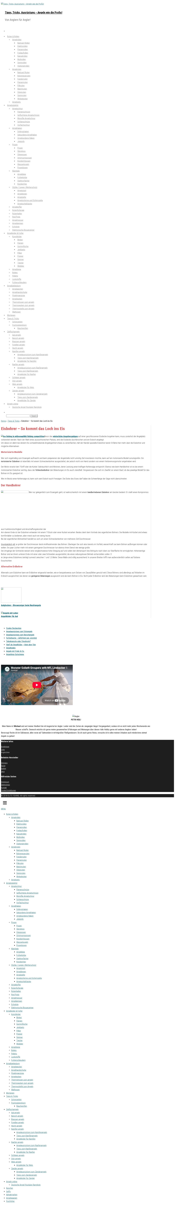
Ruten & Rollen (12, 814)
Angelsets (15, 880)
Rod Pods (15, 994)
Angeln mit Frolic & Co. (15, 651)
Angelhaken (16, 906)
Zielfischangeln (12, 1109)
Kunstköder (16, 1014)
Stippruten (20, 870)
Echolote (14, 1004)
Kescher (9, 1188)
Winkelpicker (22, 99)
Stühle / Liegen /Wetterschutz (23, 965)
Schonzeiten (16, 1099)
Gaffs (8, 1191)
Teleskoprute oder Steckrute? (18, 641)
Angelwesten (16, 1067)
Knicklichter (21, 962)
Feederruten (21, 857)
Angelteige (15, 1047)
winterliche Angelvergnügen (65, 436)
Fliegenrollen (21, 827)
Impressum (5, 782)
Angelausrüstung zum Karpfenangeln (31, 1132)
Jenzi (3, 771)
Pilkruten (20, 863)
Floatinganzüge (17, 1073)
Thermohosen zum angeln (22, 1080)
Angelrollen (15, 817)
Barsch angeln (17, 1116)
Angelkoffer (16, 985)
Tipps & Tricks (13, 421)
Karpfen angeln (17, 1129)
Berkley (3, 769)
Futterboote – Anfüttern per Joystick (21, 638)
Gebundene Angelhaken (26, 912)
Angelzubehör (14, 581)
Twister (19, 1040)
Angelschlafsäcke (24, 204)
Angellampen (16, 1001)
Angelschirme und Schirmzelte (29, 978)
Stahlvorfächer (22, 958)
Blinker (19, 1017)
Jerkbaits (20, 1027)
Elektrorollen (21, 824)
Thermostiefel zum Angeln (23, 308)
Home (3, 421)
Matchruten (21, 866)
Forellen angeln (17, 1122)
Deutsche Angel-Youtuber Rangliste (27, 407)
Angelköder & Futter (14, 1011)
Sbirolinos (20, 929)
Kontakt (4, 788)
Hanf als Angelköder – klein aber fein (21, 644)
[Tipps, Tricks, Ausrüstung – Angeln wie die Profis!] (7, 31)
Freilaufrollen (21, 830)
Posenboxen (22, 167)
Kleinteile (16, 171)
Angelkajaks (11, 648)
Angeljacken (16, 1076)
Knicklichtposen (22, 939)
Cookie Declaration (13, 628)
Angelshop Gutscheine (15, 654)
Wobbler (19, 1044)
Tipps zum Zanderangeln (26, 1175)
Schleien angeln (17, 1155)
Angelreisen (5, 747)
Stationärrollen (23, 66)
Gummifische (21, 1024)
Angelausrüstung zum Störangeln (19, 631)
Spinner (19, 1037)
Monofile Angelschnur (25, 896)
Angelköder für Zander (26, 400)
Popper (19, 1034)
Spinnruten (20, 873)
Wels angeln (16, 1162)
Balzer (3, 766)
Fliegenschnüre (22, 889)
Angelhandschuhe (18, 1070)
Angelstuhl (20, 968)
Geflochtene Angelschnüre (27, 893)
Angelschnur (16, 886)
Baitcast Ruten (22, 850)
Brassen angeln (17, 1119)
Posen (15, 144)
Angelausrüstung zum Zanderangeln (31, 1172)
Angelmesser (16, 998)
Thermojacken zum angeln (22, 1083)
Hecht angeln (16, 1126)
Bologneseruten (22, 853)
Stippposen (21, 932)
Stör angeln (16, 1158)
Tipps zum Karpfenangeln (27, 1136)
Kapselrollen (21, 834)
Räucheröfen (22, 328)
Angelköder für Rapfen (26, 374)
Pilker (18, 1031)
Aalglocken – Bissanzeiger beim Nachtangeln (21, 605)
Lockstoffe (15, 1057)
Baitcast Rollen (22, 821)
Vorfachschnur (23, 125)
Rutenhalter (16, 991)
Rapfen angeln (17, 1142)
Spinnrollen (20, 840)
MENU (3, 809)
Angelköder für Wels (25, 387)
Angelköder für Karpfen (26, 361)
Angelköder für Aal (9, 616)
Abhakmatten (11, 1194)
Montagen (10, 1093)
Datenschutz (5, 785)
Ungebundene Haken (25, 138)
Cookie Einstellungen (8, 790)
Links (3, 750)
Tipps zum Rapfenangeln (26, 1149)
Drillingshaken (22, 909)
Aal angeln (15, 1112)
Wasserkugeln (22, 942)
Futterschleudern (18, 1060)
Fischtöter (10, 1201)
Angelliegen (21, 971)
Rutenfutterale (17, 988)
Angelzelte (20, 975)
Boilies (14, 1050)
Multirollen (20, 837)
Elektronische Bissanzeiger (22, 1007)
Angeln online (11, 1181)
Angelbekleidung (13, 1063)
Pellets (14, 1053)
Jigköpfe (20, 141)
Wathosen (16, 312)
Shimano (4, 763)
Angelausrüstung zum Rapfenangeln (31, 1145)
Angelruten (15, 847)
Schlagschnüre (22, 899)
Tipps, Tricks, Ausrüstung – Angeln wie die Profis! (33, 12)
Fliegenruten (21, 860)
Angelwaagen (11, 1198)
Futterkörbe (21, 955)
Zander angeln (17, 1168)
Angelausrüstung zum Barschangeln (20, 635)
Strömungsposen (23, 935)
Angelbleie (20, 952)
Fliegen (19, 1021)
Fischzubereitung (18, 1103)
